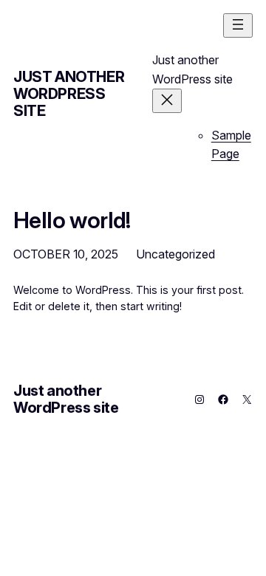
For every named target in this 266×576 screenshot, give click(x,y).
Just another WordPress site (68, 94)
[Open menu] (238, 25)
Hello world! (72, 220)
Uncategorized (175, 254)
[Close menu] (167, 101)
